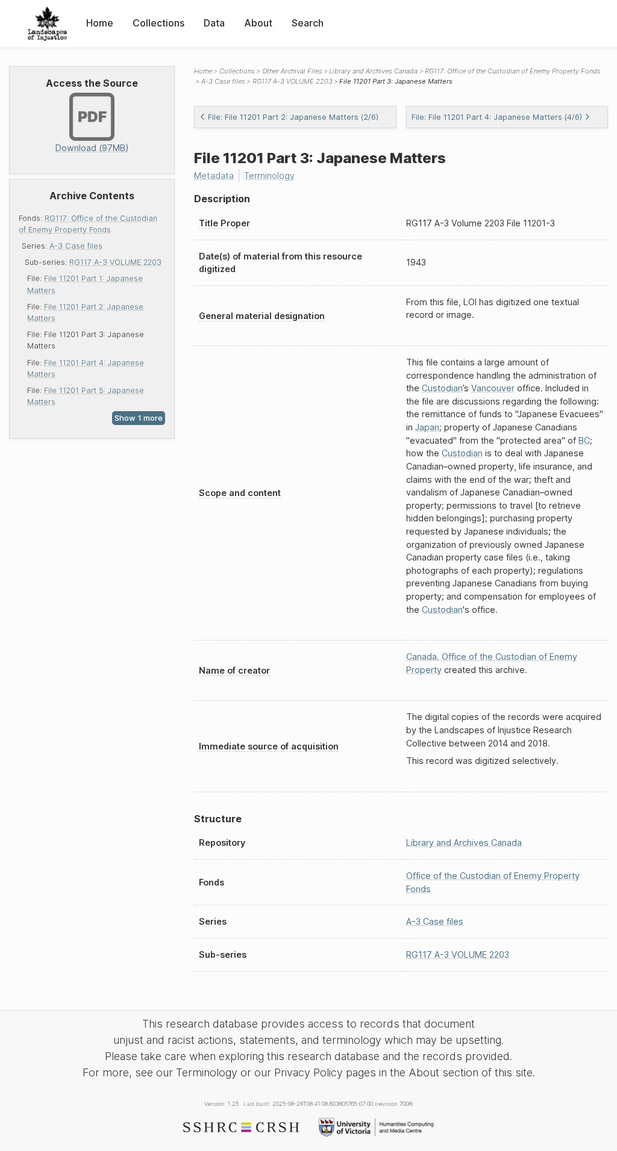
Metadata (214, 175)
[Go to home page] (47, 24)
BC (584, 440)
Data (214, 23)
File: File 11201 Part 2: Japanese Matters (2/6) (293, 117)
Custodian (442, 388)
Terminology (269, 175)
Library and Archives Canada (373, 71)
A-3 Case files (75, 245)
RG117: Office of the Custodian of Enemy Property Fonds (513, 71)
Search (308, 23)
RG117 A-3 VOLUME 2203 (115, 262)
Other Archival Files (292, 71)
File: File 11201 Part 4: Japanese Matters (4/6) (497, 117)
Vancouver (493, 388)
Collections (158, 23)
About (258, 23)
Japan (427, 427)
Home (99, 23)
